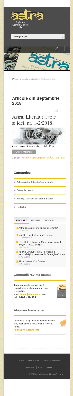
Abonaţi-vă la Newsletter (26, 330)
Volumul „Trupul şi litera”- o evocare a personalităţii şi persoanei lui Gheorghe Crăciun (42, 253)
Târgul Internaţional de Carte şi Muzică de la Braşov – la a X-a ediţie (40, 243)
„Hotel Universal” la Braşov (32, 261)
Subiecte (49, 220)
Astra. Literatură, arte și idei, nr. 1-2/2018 (34, 119)
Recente (35, 220)
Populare (21, 220)
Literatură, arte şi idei (51, 360)
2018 (43, 79)
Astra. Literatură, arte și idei (27, 79)
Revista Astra (33, 360)
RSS (40, 368)
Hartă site (30, 368)
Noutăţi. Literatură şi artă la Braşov (35, 198)
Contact (49, 368)
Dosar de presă (25, 190)
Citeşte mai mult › (24, 152)
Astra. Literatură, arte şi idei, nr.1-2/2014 (38, 228)
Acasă (13, 78)
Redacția (21, 207)
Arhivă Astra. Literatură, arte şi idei (43, 158)
